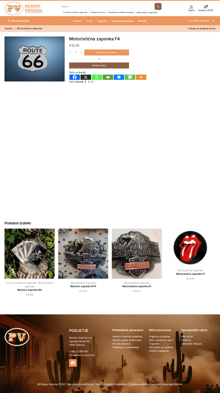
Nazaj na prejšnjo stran (202, 28)
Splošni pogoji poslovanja (126, 340)
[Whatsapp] (97, 77)
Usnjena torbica (97, 12)
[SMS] (130, 77)
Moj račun (187, 336)
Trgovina (102, 20)
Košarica (186, 340)
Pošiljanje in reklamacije (125, 347)
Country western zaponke (75, 12)
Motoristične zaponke (147, 12)
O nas (89, 20)
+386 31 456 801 (78, 351)
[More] (141, 77)
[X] (86, 77)
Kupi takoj (100, 65)
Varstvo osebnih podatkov (127, 336)
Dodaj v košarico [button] (26, 254)
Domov (77, 20)
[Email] (108, 77)
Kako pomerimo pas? (161, 340)
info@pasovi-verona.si (82, 355)
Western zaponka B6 (29, 290)
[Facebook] (74, 77)
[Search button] (158, 6)
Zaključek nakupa (191, 343)
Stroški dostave (121, 343)
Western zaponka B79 (83, 286)
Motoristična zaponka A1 (136, 286)
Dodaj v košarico (108, 52)
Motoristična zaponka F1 (190, 274)
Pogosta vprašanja (122, 20)
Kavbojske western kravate (121, 12)
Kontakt (142, 20)
